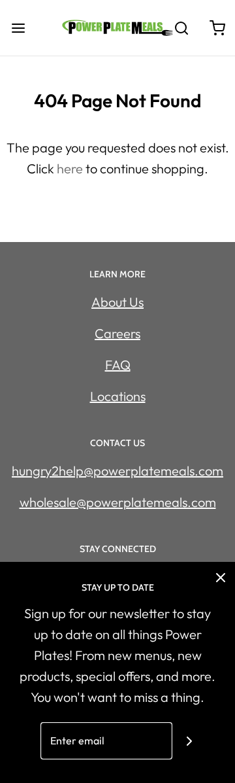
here (70, 168)
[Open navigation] (18, 28)
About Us (117, 302)
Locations (118, 396)
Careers (117, 333)
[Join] (190, 741)
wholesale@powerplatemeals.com (118, 502)
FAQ (118, 365)
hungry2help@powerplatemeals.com (117, 470)
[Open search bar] (181, 28)
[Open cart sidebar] (217, 28)
